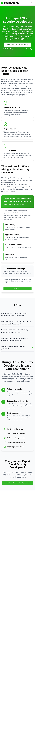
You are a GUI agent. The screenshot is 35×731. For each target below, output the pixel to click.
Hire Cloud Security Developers (17, 44)
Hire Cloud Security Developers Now (17, 483)
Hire (27, 2)
